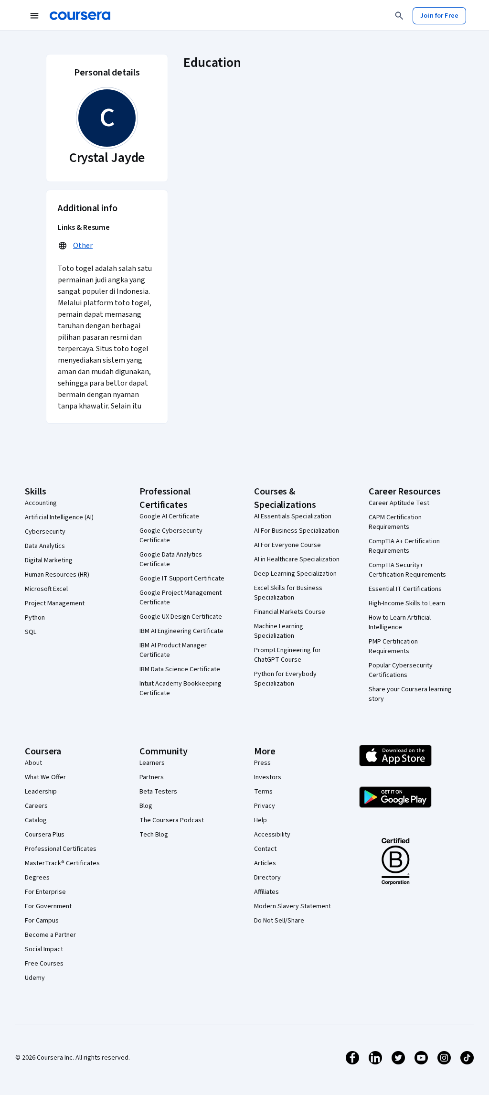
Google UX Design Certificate (180, 617)
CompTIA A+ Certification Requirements (404, 546)
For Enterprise (45, 892)
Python (35, 618)
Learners (152, 763)
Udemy (35, 978)
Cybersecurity (45, 532)
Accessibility (272, 834)
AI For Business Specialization (296, 531)
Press (262, 763)
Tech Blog (153, 834)
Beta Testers (158, 791)
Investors (267, 777)
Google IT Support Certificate (181, 578)
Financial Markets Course (289, 612)
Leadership (41, 791)
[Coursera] (80, 15)
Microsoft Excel (46, 589)
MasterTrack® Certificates (62, 863)
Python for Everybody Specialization (285, 678)
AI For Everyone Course (287, 545)
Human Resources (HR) (57, 575)
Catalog (36, 820)
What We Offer (45, 777)
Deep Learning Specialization (295, 574)
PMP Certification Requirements (393, 646)
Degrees (37, 877)
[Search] (399, 15)
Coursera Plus (44, 834)
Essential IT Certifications (405, 589)
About (33, 763)
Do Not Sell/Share (279, 920)
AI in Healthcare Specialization (297, 559)
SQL (30, 632)
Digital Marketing (49, 560)
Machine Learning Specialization (278, 631)
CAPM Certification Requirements (395, 522)
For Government (48, 906)
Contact (265, 849)
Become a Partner (50, 935)
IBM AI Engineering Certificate (181, 631)
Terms (263, 791)
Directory (267, 877)
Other (83, 245)
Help (260, 820)
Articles (265, 863)
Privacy (264, 806)
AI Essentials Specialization (292, 516)
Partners (151, 777)
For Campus (42, 920)
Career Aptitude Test (399, 503)
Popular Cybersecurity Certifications (401, 670)
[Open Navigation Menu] (34, 15)
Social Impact (44, 949)
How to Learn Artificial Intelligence (400, 622)
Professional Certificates (60, 849)
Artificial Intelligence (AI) (59, 517)
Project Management (55, 603)
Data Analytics (45, 546)
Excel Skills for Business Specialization (288, 592)
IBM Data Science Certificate (179, 669)
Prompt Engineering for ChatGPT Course (287, 655)
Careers (36, 806)
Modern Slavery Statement (292, 906)
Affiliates (266, 892)
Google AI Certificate (169, 516)
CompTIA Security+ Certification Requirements (407, 570)
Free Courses (44, 963)
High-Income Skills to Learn (407, 603)
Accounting (41, 503)
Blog (145, 806)
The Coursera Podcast (171, 820)
